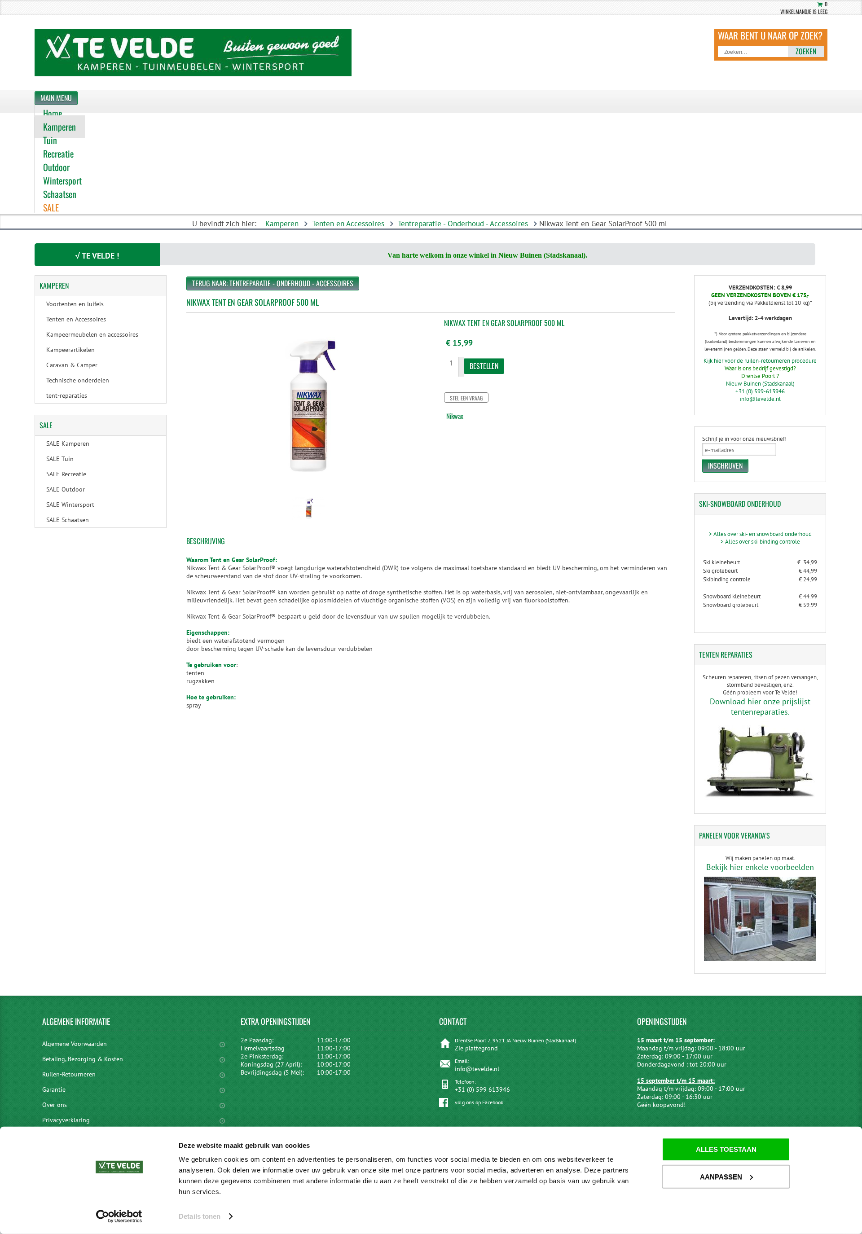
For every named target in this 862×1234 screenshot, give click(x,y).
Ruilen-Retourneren (69, 1074)
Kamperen (282, 223)
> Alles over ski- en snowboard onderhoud (760, 534)
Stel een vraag (466, 398)
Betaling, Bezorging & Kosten (82, 1059)
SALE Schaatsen (67, 520)
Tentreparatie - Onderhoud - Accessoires (463, 223)
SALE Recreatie (66, 474)
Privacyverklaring (66, 1120)
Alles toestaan (726, 1149)
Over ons (54, 1105)
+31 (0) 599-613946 (760, 391)
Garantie (54, 1089)
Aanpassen (721, 1176)
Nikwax (454, 416)
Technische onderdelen (77, 380)
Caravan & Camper (71, 365)
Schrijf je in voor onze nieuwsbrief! (744, 439)
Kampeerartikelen (70, 350)
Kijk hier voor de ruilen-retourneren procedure (760, 360)
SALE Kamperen (67, 443)
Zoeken (806, 51)
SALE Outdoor (65, 489)
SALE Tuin (60, 459)
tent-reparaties (66, 395)
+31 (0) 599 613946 (482, 1089)
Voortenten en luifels (75, 304)
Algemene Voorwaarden (74, 1044)
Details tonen (199, 1216)
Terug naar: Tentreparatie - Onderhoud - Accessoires (272, 283)
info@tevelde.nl (760, 399)
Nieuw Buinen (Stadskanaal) (760, 383)
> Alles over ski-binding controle (760, 541)
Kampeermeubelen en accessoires (92, 334)
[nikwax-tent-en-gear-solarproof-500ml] (308, 522)
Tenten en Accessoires (348, 223)
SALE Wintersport (70, 505)
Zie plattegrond (476, 1048)
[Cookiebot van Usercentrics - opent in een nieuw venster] (119, 1216)
